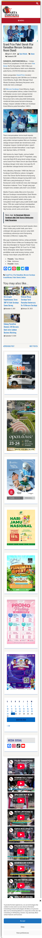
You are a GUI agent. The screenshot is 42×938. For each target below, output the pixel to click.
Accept (22, 921)
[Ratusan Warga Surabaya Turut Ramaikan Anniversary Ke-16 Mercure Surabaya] (29, 291)
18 (11, 711)
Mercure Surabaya (12, 89)
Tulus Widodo (23, 54)
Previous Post (9, 346)
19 (15, 711)
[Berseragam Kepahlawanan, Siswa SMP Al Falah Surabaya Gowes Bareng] (12, 291)
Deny (22, 927)
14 (24, 709)
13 (19, 709)
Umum (32, 54)
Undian (23, 277)
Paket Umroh (17, 277)
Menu (21, 21)
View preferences (22, 933)
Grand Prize (21, 75)
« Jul (8, 725)
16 (32, 709)
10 (7, 709)
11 (11, 709)
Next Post (33, 346)
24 (8, 713)
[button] (40, 901)
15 (28, 709)
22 (28, 711)
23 (32, 711)
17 (7, 711)
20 (20, 711)
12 (15, 709)
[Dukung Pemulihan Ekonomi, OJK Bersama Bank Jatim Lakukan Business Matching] (12, 318)
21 (24, 711)
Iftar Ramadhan (18, 275)
